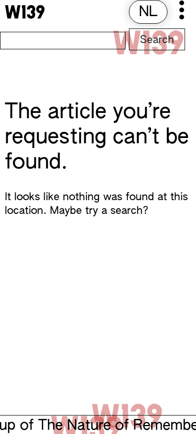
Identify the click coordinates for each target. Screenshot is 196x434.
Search (157, 40)
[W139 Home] (24, 12)
